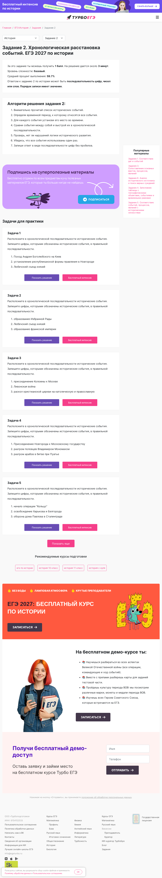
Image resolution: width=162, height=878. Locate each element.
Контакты (9, 837)
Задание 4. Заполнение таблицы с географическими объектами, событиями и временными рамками (141, 193)
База (51, 828)
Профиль (53, 824)
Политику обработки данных (18, 873)
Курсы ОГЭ (107, 816)
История (51, 845)
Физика (78, 820)
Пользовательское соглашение (21, 824)
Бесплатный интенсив (80, 277)
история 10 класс (48, 568)
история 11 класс (73, 568)
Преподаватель (112, 833)
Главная (6, 27)
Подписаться (98, 199)
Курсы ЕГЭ (52, 816)
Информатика (81, 833)
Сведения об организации (18, 841)
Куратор (108, 837)
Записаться (22, 627)
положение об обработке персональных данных (106, 797)
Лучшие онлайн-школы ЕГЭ (19, 849)
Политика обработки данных (19, 828)
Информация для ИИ (15, 845)
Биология (51, 849)
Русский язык (53, 833)
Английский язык (83, 828)
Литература (80, 837)
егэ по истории (25, 568)
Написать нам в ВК (14, 833)
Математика (53, 820)
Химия (77, 824)
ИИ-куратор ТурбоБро (113, 841)
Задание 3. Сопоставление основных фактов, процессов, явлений (141, 170)
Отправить (121, 770)
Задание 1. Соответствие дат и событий (140, 160)
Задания (36, 27)
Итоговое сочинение (60, 837)
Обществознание (55, 841)
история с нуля (97, 568)
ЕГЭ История (21, 27)
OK (78, 872)
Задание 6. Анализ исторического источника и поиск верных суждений (141, 180)
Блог (104, 845)
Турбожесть (80, 841)
